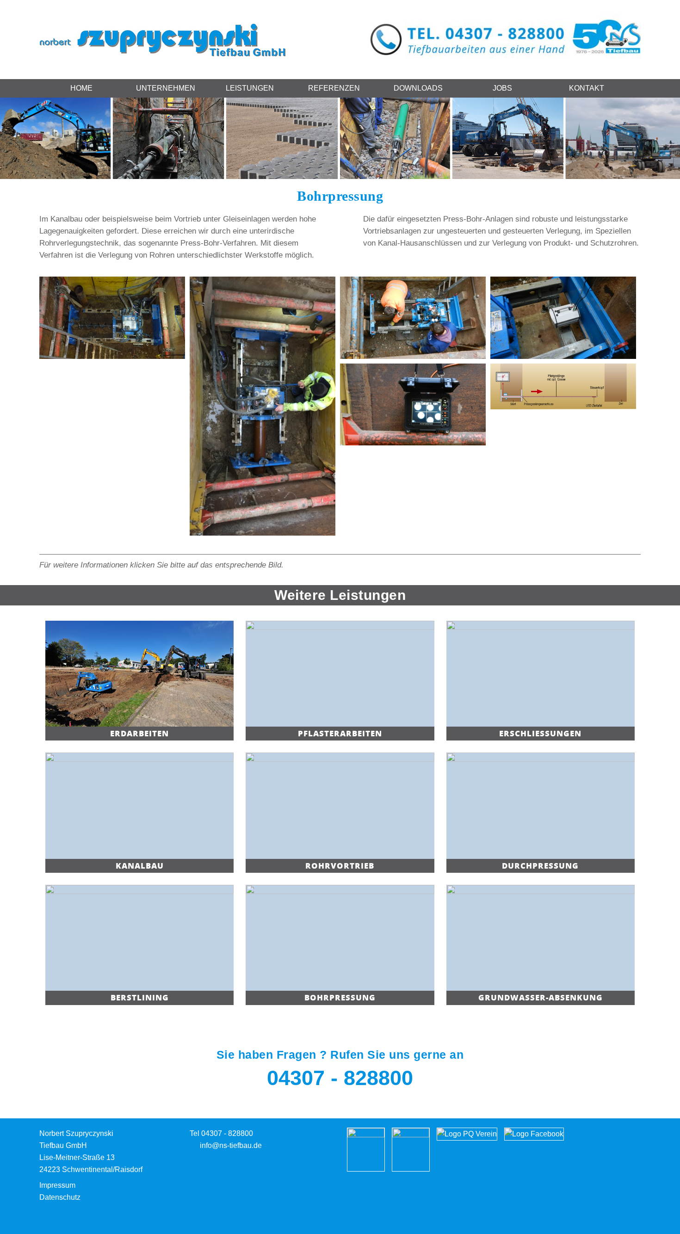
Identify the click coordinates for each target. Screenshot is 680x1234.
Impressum (57, 1185)
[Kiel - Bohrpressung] (112, 317)
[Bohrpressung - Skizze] (563, 386)
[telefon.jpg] (504, 36)
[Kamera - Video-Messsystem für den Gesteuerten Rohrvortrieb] (563, 317)
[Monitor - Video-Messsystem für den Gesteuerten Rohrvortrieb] (413, 404)
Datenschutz (59, 1197)
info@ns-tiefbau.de (231, 1145)
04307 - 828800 (340, 1078)
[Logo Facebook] (534, 1133)
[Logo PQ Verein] (467, 1133)
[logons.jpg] (164, 39)
